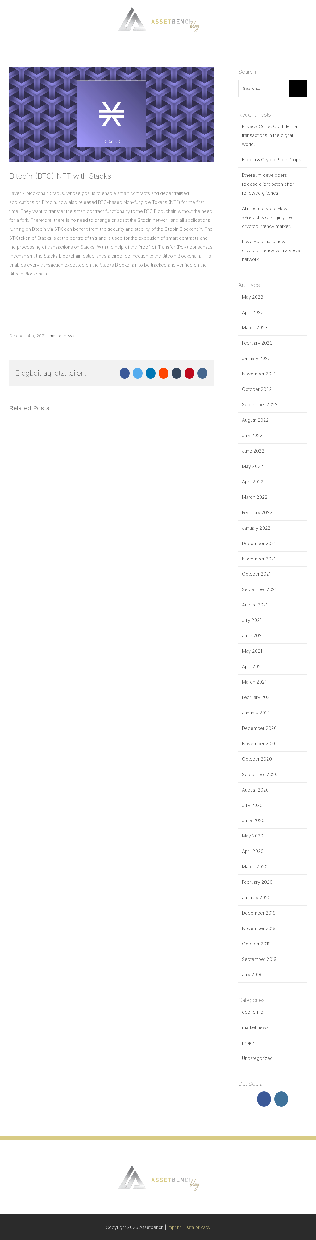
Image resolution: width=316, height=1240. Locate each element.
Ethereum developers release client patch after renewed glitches (268, 184)
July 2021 (251, 620)
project (249, 1043)
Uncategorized (257, 1058)
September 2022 (260, 404)
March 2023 (255, 327)
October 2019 (256, 944)
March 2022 (255, 497)
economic (252, 1012)
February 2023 (257, 343)
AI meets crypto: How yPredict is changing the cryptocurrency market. (267, 217)
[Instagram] (281, 1099)
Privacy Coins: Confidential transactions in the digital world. (270, 135)
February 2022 (257, 512)
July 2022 (252, 435)
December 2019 (259, 913)
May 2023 (252, 297)
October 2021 (256, 574)
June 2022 (253, 451)
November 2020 (259, 743)
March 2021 (254, 682)
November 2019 (259, 928)
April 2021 (252, 666)
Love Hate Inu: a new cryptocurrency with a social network (271, 250)
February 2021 (256, 697)
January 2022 (256, 528)
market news (62, 335)
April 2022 (253, 482)
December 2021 (259, 543)
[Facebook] (264, 1099)
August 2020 (255, 790)
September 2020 (260, 774)
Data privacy (197, 1227)
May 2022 (252, 466)
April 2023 (253, 312)
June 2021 (252, 636)
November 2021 (259, 559)
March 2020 (255, 867)
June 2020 (253, 820)
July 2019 (251, 975)
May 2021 (252, 651)
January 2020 (256, 897)
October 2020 (257, 759)
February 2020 (257, 882)
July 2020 (252, 805)
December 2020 (259, 728)
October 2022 (257, 389)
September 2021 (259, 589)
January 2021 (255, 713)
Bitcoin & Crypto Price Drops (271, 160)
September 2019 (259, 959)
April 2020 (253, 851)
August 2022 (255, 420)
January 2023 (256, 358)
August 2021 (255, 605)
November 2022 (259, 374)
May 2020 (252, 836)
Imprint (174, 1227)
